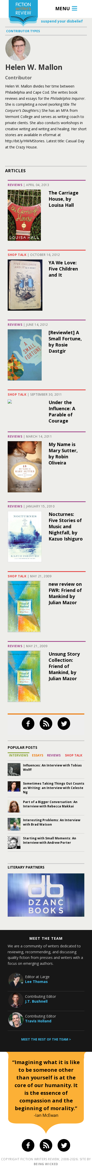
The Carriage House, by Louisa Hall (63, 199)
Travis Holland (38, 1021)
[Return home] (23, 14)
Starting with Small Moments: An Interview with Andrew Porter (49, 840)
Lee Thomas (36, 981)
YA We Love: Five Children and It (63, 268)
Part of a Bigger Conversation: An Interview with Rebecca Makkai (50, 804)
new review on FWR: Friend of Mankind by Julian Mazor (65, 593)
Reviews (15, 185)
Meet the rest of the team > (46, 1039)
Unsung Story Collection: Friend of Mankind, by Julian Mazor (64, 666)
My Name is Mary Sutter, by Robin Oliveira (63, 453)
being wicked (46, 1164)
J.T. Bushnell (36, 1001)
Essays (37, 755)
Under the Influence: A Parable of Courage (62, 411)
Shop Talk (17, 255)
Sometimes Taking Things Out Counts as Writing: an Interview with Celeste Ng (53, 787)
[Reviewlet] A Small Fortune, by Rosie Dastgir (65, 341)
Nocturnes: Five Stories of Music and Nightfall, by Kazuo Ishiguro (66, 526)
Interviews (18, 755)
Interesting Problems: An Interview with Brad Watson (51, 822)
